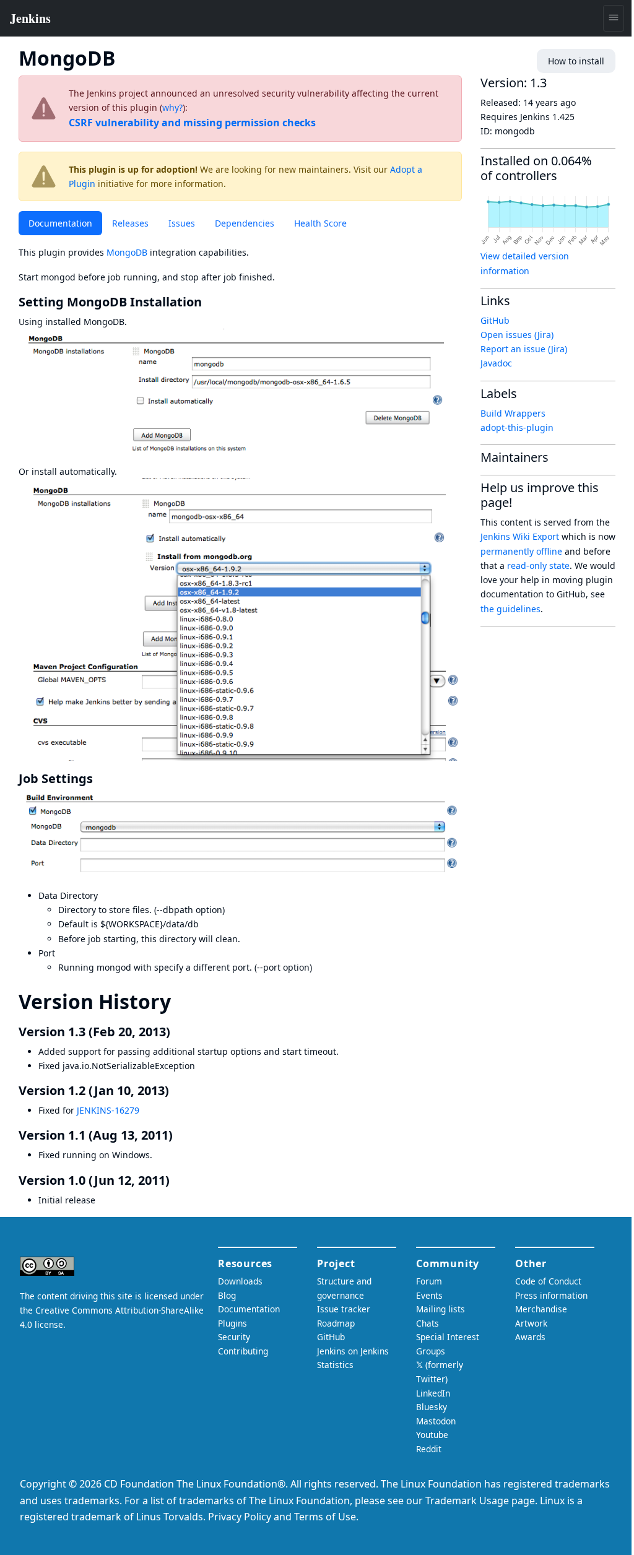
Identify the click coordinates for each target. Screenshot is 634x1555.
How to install (576, 61)
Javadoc (496, 363)
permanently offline (521, 551)
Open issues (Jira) (517, 334)
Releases (130, 223)
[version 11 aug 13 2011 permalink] (180, 1135)
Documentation (60, 223)
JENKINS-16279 (108, 1110)
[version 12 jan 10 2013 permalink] (176, 1090)
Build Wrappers (512, 413)
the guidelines (510, 609)
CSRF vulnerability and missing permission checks (192, 122)
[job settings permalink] (100, 778)
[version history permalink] (182, 1001)
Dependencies (244, 223)
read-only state (538, 565)
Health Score (320, 223)
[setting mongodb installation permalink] (209, 302)
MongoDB (126, 252)
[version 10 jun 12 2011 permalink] (177, 1180)
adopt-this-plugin (517, 427)
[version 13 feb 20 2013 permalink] (177, 1031)
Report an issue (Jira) (523, 349)
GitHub (495, 320)
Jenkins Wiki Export (519, 536)
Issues (181, 223)
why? (172, 107)
